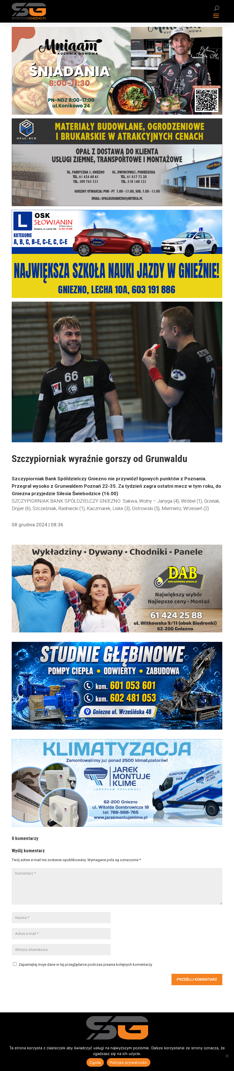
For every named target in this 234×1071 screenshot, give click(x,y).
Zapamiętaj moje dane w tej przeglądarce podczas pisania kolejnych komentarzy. (86, 964)
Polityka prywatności (129, 1062)
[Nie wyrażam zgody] (227, 1056)
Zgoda (95, 1062)
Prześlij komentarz (197, 979)
